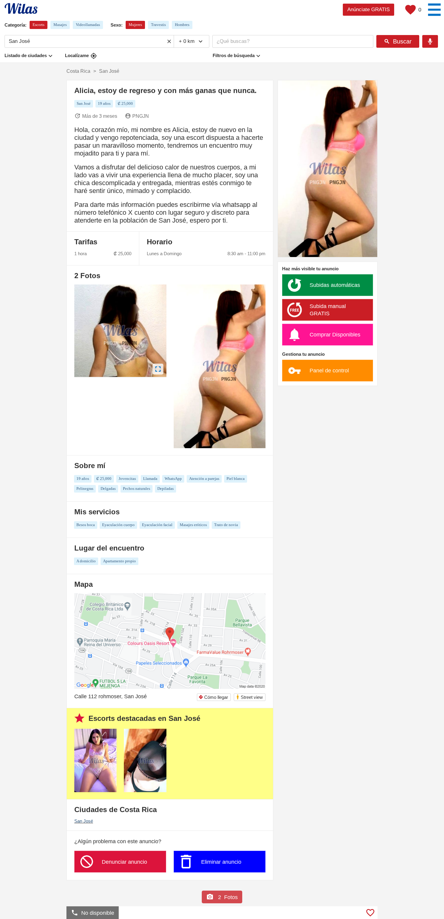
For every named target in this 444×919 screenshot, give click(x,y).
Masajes (60, 24)
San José (83, 821)
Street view (249, 697)
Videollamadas (88, 24)
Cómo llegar (213, 697)
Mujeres (135, 24)
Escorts (38, 24)
